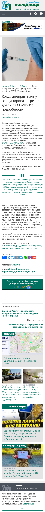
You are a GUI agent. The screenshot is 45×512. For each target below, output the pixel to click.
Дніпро (11, 269)
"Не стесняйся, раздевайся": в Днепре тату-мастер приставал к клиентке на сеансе (22, 247)
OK (22, 508)
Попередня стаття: (20, 311)
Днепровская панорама (12, 143)
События (24, 86)
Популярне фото (14, 446)
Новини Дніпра (9, 86)
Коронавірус (22, 269)
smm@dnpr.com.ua (28, 488)
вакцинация (29, 271)
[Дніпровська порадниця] (8, 489)
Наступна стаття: (25, 323)
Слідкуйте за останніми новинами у (22, 284)
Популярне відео (14, 406)
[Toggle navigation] (3, 13)
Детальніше (28, 504)
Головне (8, 333)
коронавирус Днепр (12, 271)
